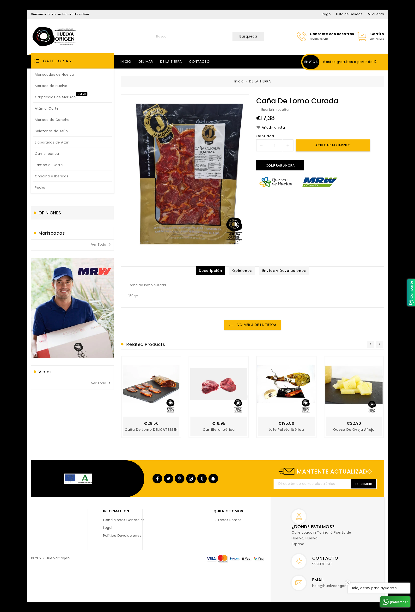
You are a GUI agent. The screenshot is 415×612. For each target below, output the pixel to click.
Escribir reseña (275, 109)
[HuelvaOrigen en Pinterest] (179, 478)
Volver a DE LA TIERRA (256, 324)
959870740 (322, 564)
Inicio (239, 81)
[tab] (210, 270)
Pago (326, 14)
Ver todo (101, 244)
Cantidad (265, 136)
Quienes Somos (228, 520)
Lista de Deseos (349, 14)
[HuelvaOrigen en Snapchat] (213, 478)
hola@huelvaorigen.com (334, 585)
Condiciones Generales (124, 520)
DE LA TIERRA (171, 61)
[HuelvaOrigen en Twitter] (168, 478)
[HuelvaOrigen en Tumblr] (202, 478)
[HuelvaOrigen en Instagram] (191, 478)
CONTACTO (199, 61)
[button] (72, 61)
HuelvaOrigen (58, 558)
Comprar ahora (280, 165)
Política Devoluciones (122, 536)
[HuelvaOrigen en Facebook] (157, 478)
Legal (107, 528)
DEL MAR (146, 61)
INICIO (126, 61)
